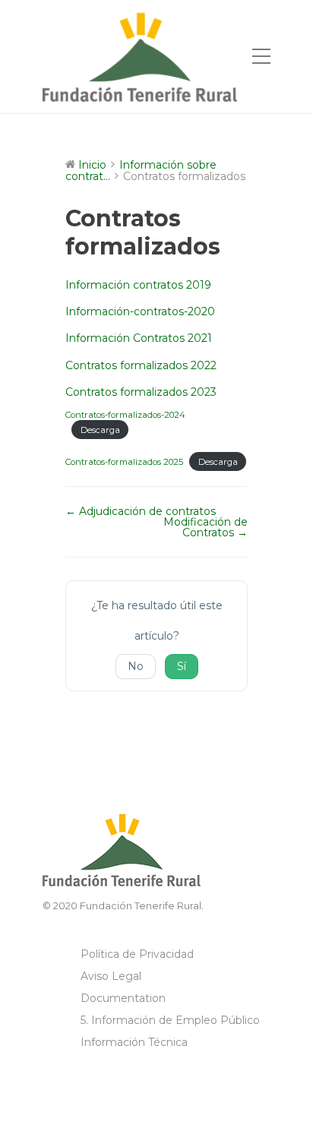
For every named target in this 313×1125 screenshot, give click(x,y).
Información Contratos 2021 (138, 338)
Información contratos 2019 (138, 285)
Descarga (100, 430)
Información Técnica (134, 1042)
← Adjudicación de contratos (140, 511)
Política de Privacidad (137, 954)
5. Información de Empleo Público (170, 1020)
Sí (181, 666)
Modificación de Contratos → (205, 527)
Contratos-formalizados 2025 (124, 462)
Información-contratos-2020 (140, 311)
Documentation (123, 998)
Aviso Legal (111, 976)
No (136, 666)
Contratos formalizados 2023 (141, 392)
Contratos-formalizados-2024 (125, 414)
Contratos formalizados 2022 (141, 365)
